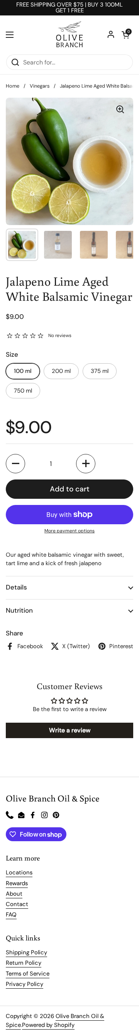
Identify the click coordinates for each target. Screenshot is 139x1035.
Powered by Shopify (48, 1025)
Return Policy (23, 963)
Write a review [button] (69, 730)
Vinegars (39, 86)
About (14, 894)
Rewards (17, 883)
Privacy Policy (24, 984)
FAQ (11, 914)
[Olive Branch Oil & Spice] (69, 34)
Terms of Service (27, 973)
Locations (19, 872)
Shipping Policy (26, 952)
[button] (125, 34)
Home (12, 86)
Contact (17, 904)
